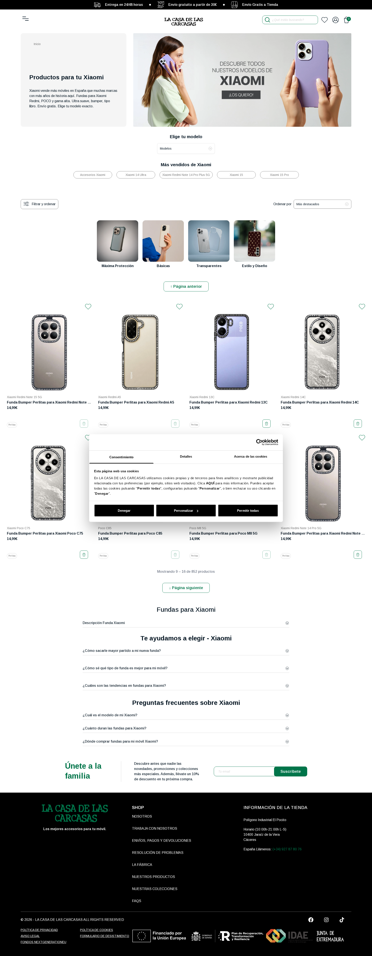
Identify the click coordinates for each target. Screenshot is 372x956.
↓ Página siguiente (186, 588)
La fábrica (142, 865)
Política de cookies (96, 930)
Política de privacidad (39, 930)
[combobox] (186, 148)
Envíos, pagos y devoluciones (161, 840)
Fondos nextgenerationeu (43, 942)
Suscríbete (291, 771)
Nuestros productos (153, 877)
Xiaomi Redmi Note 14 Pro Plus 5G (186, 175)
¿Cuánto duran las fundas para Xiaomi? (114, 728)
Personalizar (183, 510)
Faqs (136, 901)
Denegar (124, 510)
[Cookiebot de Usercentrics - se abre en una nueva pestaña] (259, 442)
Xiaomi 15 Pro (279, 175)
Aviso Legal (30, 936)
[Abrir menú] (25, 19)
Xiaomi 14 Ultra (136, 175)
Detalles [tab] (186, 456)
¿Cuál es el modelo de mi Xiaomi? (110, 715)
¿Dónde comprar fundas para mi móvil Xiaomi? (120, 741)
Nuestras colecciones (154, 889)
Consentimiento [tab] (121, 457)
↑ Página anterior (186, 286)
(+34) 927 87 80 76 (287, 849)
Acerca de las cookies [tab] (250, 456)
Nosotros (142, 816)
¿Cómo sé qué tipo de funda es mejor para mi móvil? (125, 668)
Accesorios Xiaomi (92, 175)
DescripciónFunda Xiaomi (104, 623)
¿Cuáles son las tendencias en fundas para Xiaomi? (124, 685)
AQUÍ (210, 483)
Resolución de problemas (157, 852)
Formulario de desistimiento (104, 936)
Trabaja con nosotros (154, 828)
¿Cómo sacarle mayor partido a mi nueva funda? (122, 650)
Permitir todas (248, 510)
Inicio (37, 44)
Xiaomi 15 (236, 175)
